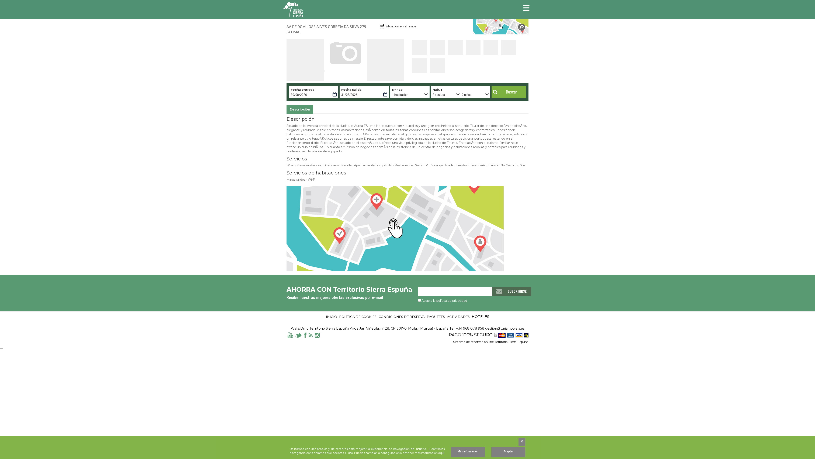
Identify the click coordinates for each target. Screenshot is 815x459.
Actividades (458, 317)
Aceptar (508, 451)
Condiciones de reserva (402, 317)
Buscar (511, 92)
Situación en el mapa (400, 26)
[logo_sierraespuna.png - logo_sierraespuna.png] (302, 9)
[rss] (311, 335)
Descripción (300, 109)
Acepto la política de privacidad (444, 301)
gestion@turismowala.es (504, 328)
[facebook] (305, 335)
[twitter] (298, 335)
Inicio (331, 317)
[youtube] (290, 335)
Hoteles (480, 316)
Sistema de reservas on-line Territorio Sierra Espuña (490, 342)
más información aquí (429, 453)
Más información (468, 451)
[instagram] (317, 335)
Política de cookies (358, 317)
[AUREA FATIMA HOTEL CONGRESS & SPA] (501, 26)
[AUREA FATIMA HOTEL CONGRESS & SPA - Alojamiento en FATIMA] (420, 48)
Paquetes (436, 317)
